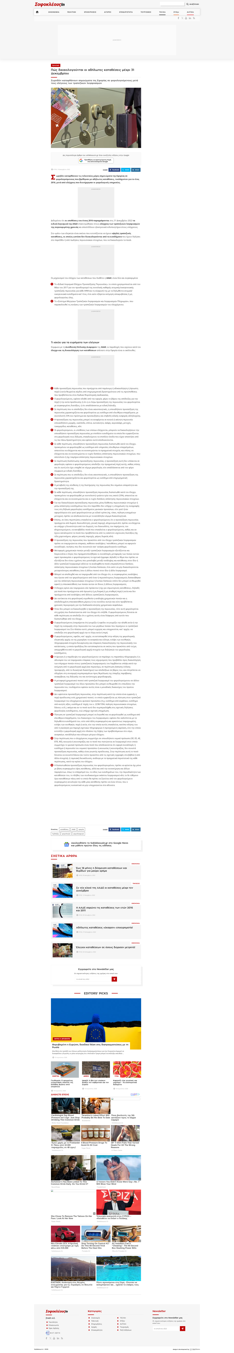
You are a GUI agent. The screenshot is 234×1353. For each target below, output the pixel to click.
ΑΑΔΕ (73, 829)
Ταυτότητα (53, 1322)
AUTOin (190, 12)
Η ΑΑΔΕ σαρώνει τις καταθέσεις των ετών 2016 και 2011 (104, 909)
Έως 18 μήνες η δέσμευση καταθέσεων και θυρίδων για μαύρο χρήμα (101, 869)
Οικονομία (136, 863)
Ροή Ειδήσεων (126, 1330)
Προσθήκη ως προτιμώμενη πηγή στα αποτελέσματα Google (97, 160)
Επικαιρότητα (96, 1330)
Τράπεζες (55, 834)
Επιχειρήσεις (96, 1324)
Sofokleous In (49, 4)
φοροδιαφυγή (78, 834)
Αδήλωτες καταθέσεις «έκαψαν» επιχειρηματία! (104, 927)
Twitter (182, 18)
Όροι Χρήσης (54, 1328)
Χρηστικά (55, 65)
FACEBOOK (115, 170)
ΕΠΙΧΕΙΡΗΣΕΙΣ (90, 12)
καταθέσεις (64, 829)
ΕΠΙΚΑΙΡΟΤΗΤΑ (126, 12)
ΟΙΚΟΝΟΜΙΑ (53, 12)
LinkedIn (189, 18)
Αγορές (94, 1327)
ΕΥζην (122, 1321)
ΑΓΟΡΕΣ (107, 12)
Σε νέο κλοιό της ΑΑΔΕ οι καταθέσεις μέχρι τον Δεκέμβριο (104, 889)
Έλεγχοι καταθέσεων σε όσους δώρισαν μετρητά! (105, 947)
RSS (193, 18)
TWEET (127, 170)
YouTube (186, 18)
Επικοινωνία (54, 1325)
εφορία (81, 829)
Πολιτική (94, 1321)
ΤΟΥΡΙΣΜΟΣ (146, 12)
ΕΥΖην (176, 12)
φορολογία (66, 834)
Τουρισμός (124, 1327)
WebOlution (195, 1349)
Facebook (179, 18)
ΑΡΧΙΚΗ (37, 12)
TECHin (162, 12)
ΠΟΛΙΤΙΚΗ (71, 12)
